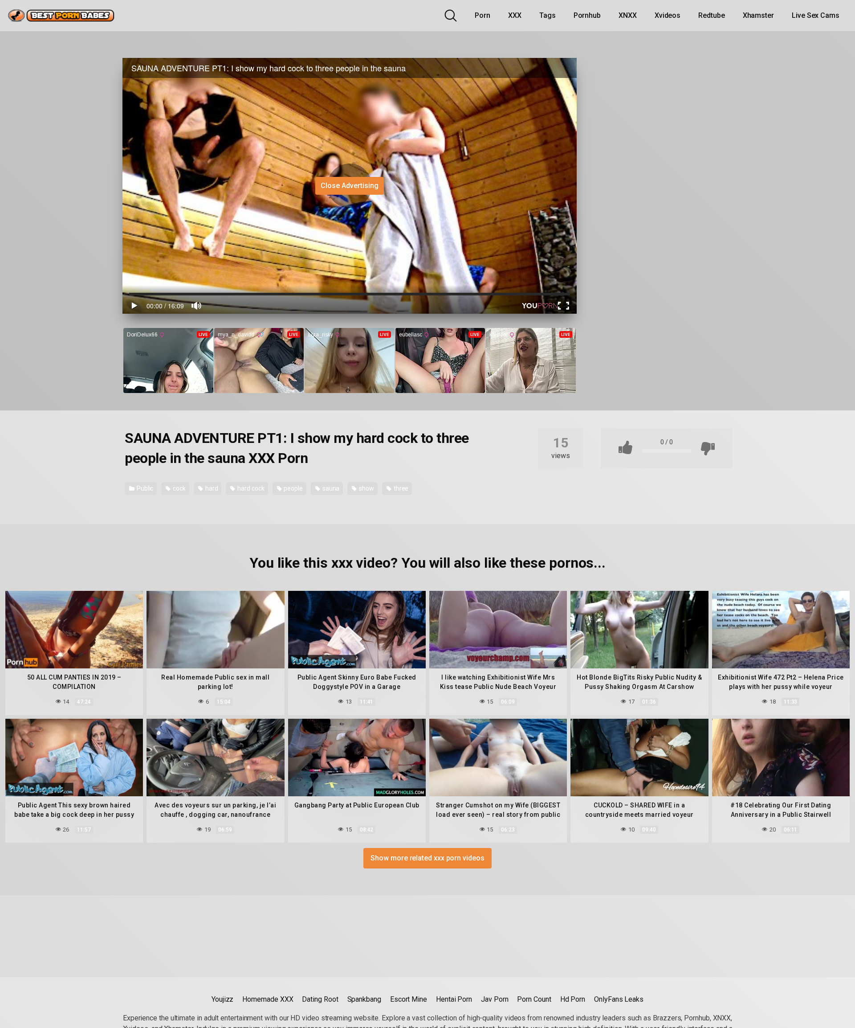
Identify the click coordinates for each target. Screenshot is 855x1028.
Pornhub (587, 15)
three (400, 488)
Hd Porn (572, 999)
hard (211, 488)
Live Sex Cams (815, 15)
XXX (514, 15)
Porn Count (534, 999)
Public (144, 488)
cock (178, 488)
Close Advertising (350, 185)
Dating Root (320, 999)
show (366, 488)
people (292, 488)
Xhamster (758, 15)
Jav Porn (494, 999)
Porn (482, 15)
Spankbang (364, 999)
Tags (547, 15)
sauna (330, 488)
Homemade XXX (267, 999)
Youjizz (222, 999)
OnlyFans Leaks (618, 999)
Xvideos (667, 15)
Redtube (711, 15)
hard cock (250, 488)
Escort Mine (408, 999)
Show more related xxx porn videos (427, 858)
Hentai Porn (454, 999)
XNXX (628, 15)
